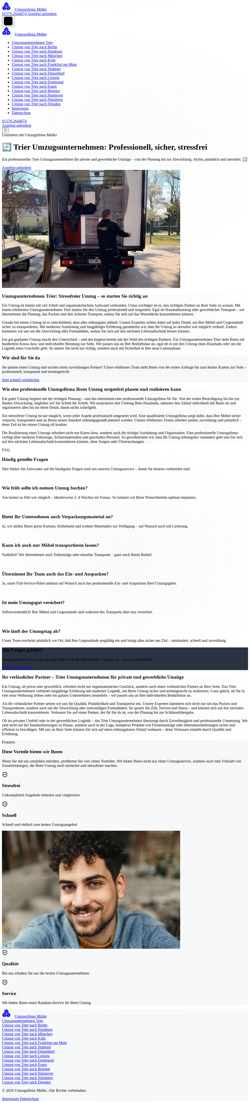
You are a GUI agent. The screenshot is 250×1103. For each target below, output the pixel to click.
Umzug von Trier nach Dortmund (37, 82)
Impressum (20, 108)
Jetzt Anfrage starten (17, 668)
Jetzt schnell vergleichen (20, 380)
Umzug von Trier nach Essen (34, 86)
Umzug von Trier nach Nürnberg (37, 100)
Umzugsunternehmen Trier (32, 42)
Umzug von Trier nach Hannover (37, 95)
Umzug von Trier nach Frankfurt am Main (44, 64)
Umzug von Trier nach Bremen (36, 91)
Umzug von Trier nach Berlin (34, 47)
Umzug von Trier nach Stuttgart (36, 69)
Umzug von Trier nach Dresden (36, 104)
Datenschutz (21, 113)
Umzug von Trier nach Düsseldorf (38, 73)
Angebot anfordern (42, 14)
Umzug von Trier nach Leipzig (35, 78)
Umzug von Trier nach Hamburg (37, 51)
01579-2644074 (14, 14)
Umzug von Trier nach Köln (33, 60)
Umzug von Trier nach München (37, 56)
